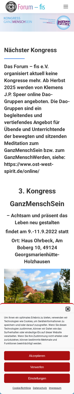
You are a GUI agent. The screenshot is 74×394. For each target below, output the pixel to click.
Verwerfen (37, 367)
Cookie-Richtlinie (22, 388)
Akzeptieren (37, 355)
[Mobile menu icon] (66, 6)
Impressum (55, 388)
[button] (68, 309)
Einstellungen (37, 378)
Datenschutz (40, 388)
